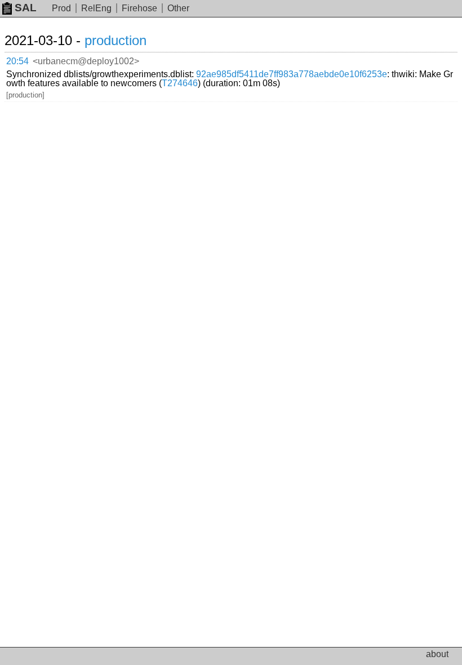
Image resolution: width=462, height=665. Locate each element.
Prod (61, 8)
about (437, 654)
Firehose (139, 8)
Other (178, 8)
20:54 (17, 61)
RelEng (96, 8)
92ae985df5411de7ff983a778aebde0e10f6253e (291, 74)
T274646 (180, 83)
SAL (26, 8)
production (115, 40)
